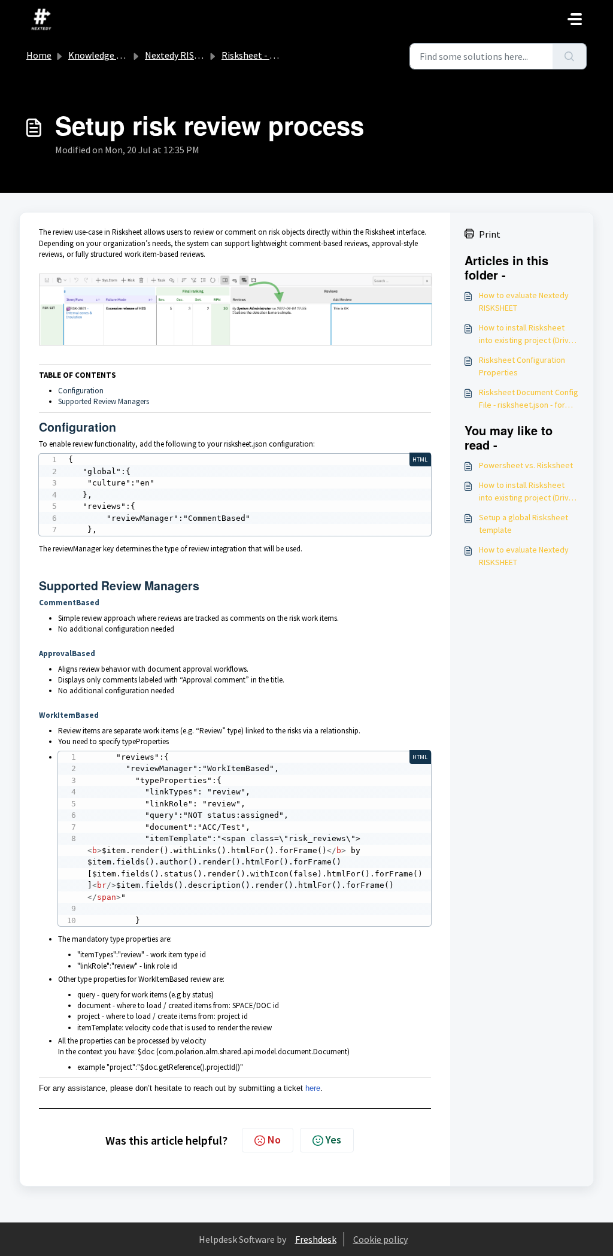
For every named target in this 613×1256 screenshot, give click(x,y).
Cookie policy (380, 1239)
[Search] (570, 56)
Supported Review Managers (103, 401)
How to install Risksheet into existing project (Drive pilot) (526, 334)
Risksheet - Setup (257, 55)
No (274, 1139)
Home (38, 55)
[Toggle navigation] (575, 19)
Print (489, 234)
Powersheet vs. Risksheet (526, 465)
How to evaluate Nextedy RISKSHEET (524, 301)
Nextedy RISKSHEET (186, 55)
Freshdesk (315, 1239)
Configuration (81, 391)
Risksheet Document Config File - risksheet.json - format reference (529, 399)
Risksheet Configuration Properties (522, 366)
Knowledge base (101, 55)
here (312, 1088)
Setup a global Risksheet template (523, 523)
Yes (333, 1139)
